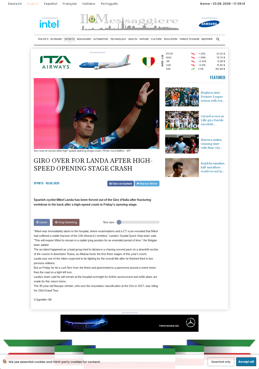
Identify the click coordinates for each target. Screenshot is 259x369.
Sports (69, 39)
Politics (43, 39)
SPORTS (38, 183)
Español (50, 4)
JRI (168, 59)
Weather (207, 39)
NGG (168, 55)
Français (70, 4)
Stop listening (67, 222)
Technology (118, 39)
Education (170, 39)
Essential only (221, 362)
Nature (144, 39)
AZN (168, 66)
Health (132, 39)
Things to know (189, 39)
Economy (56, 39)
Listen (43, 222)
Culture (156, 39)
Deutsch (15, 4)
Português (109, 4)
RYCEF (169, 51)
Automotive (100, 39)
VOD (168, 62)
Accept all (246, 362)
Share (122, 183)
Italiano (88, 4)
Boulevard (84, 39)
